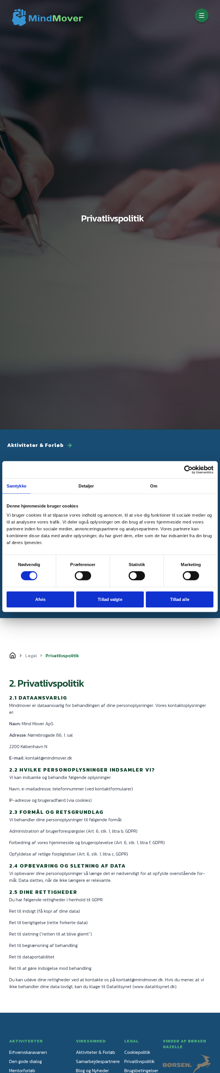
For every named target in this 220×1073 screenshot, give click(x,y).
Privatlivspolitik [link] (139, 1061)
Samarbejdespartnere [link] (98, 1061)
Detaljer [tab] (86, 485)
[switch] (83, 575)
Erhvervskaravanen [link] (28, 1052)
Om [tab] (153, 485)
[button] (202, 15)
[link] (47, 17)
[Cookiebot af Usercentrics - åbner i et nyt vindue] (188, 469)
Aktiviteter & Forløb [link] (95, 1052)
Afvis (40, 599)
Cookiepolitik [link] (137, 1052)
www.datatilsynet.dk (154, 986)
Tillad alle (179, 599)
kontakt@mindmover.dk (139, 979)
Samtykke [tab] (16, 485)
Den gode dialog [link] (25, 1061)
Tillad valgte (110, 599)
